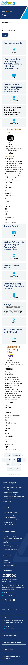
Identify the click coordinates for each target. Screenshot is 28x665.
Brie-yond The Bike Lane (14, 130)
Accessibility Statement (10, 595)
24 (24, 460)
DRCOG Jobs (7, 563)
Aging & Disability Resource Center (13, 538)
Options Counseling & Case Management (10, 545)
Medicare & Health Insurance (11, 549)
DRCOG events (7, 570)
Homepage (7, 304)
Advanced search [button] (9, 30)
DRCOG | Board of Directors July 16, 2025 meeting (13, 330)
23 (19, 460)
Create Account (10, 628)
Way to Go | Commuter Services (12, 642)
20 (5, 460)
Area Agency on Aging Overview (12, 536)
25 (8, 464)
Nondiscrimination (9, 592)
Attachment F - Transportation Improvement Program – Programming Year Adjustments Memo (14, 246)
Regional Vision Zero (9, 524)
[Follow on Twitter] (6, 601)
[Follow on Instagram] (10, 601)
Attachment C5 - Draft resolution (11, 266)
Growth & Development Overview (12, 487)
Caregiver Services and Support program (12, 541)
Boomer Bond (7, 489)
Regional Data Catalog (10, 635)
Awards (5, 560)
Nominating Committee (11, 226)
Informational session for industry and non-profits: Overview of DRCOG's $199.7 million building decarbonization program (13, 64)
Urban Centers (7, 501)
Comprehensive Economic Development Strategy (10, 493)
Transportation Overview (10, 512)
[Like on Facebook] (2, 601)
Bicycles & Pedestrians (9, 517)
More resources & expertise (13, 43)
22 (14, 460)
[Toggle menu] (24, 3)
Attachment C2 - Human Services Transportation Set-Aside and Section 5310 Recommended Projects (13, 88)
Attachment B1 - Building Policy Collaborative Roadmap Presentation (14, 286)
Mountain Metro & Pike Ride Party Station (13, 349)
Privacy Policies (8, 649)
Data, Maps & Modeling (10, 565)
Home (3, 11)
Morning (7, 372)
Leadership (6, 567)
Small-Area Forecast (9, 499)
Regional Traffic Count (9, 522)
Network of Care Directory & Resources (12, 657)
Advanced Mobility (8, 515)
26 (13, 464)
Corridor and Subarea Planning (11, 520)
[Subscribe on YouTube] (14, 601)
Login (7, 626)
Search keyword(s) (7, 22)
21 (10, 460)
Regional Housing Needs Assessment (13, 496)
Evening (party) (9, 156)
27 (18, 464)
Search (10, 11)
